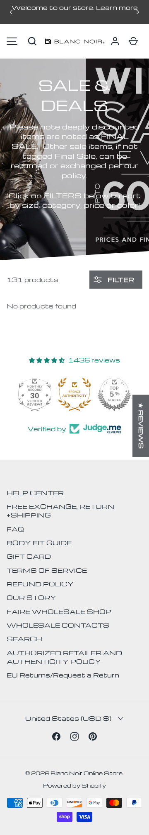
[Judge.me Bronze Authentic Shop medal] (74, 394)
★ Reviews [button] (141, 426)
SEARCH (24, 639)
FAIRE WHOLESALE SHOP (59, 611)
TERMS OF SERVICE (47, 570)
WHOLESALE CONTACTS (58, 625)
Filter (120, 279)
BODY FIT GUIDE (39, 543)
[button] (32, 41)
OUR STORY (31, 597)
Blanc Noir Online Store (86, 772)
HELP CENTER (35, 493)
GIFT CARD (29, 556)
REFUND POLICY (40, 584)
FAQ (15, 529)
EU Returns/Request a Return (63, 675)
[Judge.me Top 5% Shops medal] (114, 394)
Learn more (117, 7)
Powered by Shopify (74, 785)
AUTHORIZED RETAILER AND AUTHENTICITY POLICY (64, 657)
